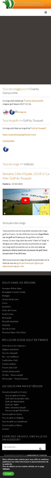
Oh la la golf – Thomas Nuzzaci (15, 379)
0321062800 (8, 141)
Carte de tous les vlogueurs (14, 346)
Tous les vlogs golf (10, 353)
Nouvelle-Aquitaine (10, 321)
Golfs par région (12, 404)
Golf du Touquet (38, 128)
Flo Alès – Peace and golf (12, 375)
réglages (6, 469)
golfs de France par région (28, 263)
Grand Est (6, 307)
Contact (5, 429)
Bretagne (6, 296)
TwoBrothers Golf (10, 360)
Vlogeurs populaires (10, 349)
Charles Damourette (33, 101)
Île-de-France (8, 314)
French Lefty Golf (9, 367)
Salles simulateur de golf (15, 407)
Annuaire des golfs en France (14, 392)
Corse (4, 303)
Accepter (8, 474)
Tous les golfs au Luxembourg (14, 421)
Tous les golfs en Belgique (13, 418)
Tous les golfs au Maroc (12, 425)
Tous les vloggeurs (14, 89)
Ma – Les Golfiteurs (10, 356)
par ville (20, 266)
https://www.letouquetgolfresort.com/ (19, 134)
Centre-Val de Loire (10, 299)
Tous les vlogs (11, 164)
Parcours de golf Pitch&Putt (17, 410)
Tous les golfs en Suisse (12, 414)
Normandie (7, 318)
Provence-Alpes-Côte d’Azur (14, 332)
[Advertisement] (25, 42)
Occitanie (6, 325)
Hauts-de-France (9, 310)
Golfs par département (14, 401)
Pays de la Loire (8, 329)
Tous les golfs (11, 120)
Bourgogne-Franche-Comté (14, 292)
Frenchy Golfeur (9, 364)
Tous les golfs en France (15, 395)
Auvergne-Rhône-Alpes (12, 288)
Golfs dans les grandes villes (17, 398)
